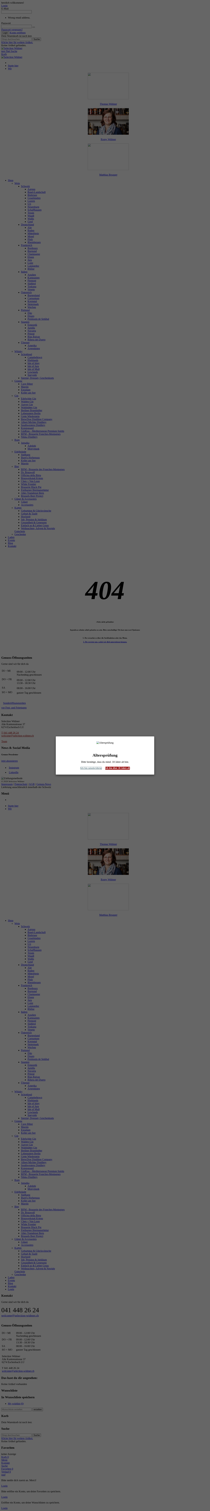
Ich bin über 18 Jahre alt (117, 768)
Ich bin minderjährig (91, 768)
